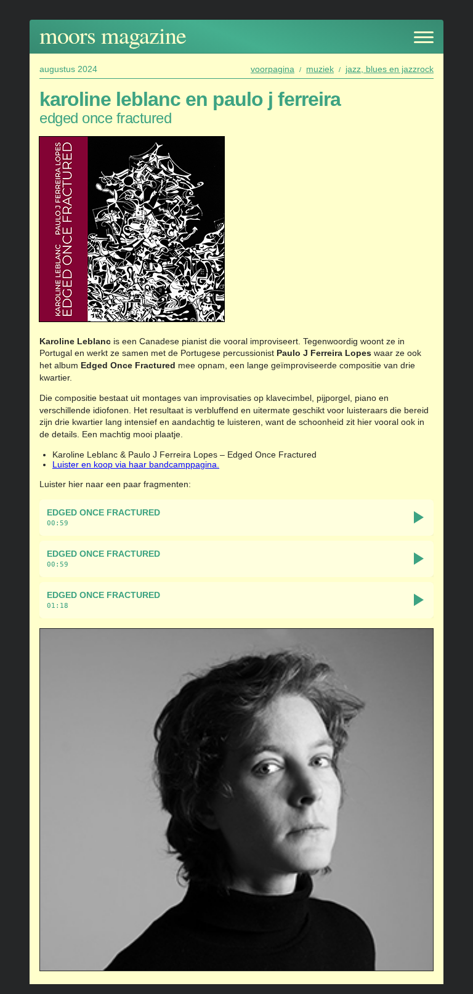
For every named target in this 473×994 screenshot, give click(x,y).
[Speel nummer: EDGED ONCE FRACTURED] (418, 517)
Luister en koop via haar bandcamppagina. (135, 464)
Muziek (320, 69)
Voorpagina (272, 69)
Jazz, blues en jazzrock (390, 69)
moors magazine (112, 35)
